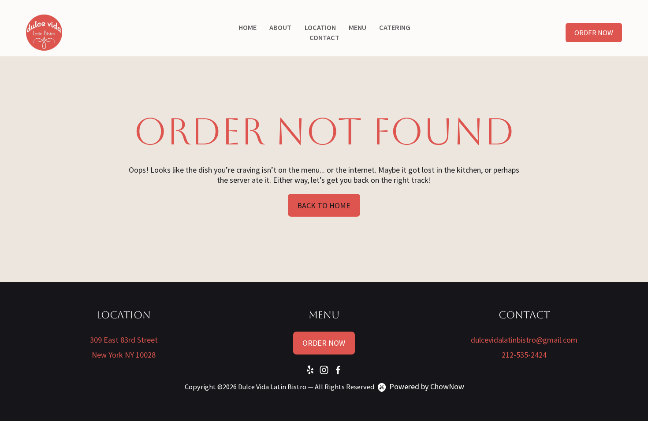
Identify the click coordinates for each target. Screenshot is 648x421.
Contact (324, 37)
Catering (394, 27)
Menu (357, 27)
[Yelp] (309, 370)
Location (320, 27)
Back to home (323, 205)
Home (247, 27)
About (280, 27)
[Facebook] (338, 370)
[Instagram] (324, 370)
